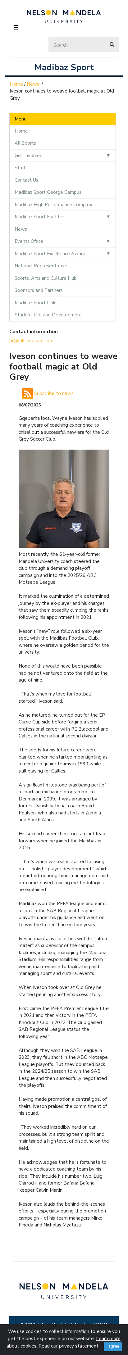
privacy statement (78, 1346)
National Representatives (42, 266)
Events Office (29, 241)
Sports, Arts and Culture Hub (46, 278)
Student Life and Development (48, 315)
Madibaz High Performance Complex (53, 205)
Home (16, 84)
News (33, 84)
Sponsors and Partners (39, 290)
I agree (113, 1346)
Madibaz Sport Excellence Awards (51, 254)
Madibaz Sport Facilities (40, 217)
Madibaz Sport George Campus (48, 192)
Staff (20, 168)
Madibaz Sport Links (36, 303)
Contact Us (26, 180)
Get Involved (29, 155)
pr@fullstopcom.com (31, 341)
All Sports (25, 143)
